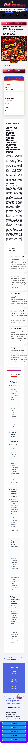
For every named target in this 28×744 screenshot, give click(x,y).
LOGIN (7, 23)
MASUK (15, 727)
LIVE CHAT (15, 739)
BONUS (15, 723)
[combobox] (12, 9)
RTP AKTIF (15, 735)
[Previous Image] (2, 49)
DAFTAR (20, 23)
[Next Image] (25, 49)
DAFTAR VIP (15, 731)
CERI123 (8, 155)
